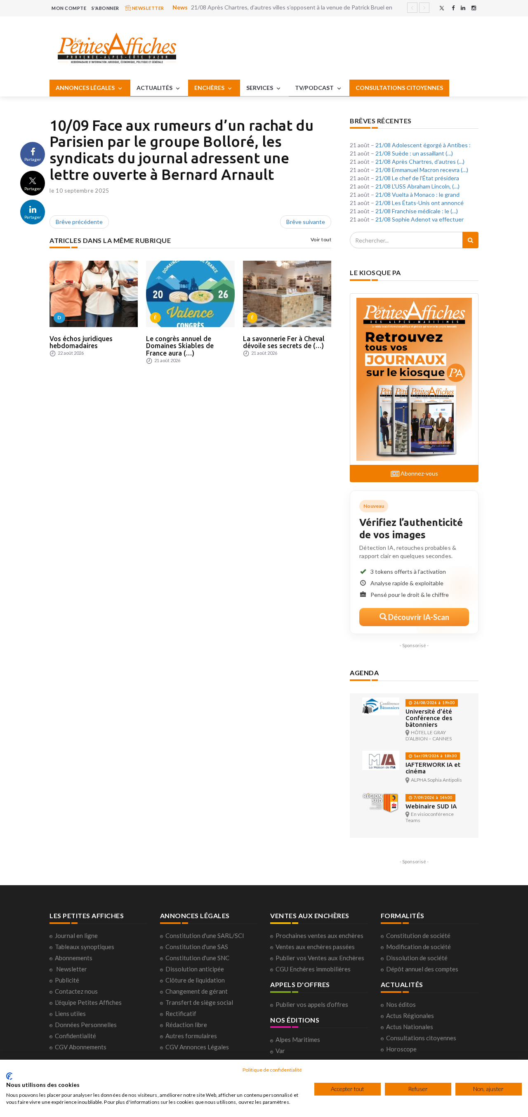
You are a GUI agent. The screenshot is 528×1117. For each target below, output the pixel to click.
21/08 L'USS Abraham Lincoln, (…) (417, 186)
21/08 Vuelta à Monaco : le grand (417, 194)
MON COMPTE (69, 8)
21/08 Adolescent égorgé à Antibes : (423, 144)
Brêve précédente (79, 221)
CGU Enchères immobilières (313, 969)
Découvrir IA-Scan (418, 617)
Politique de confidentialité (272, 1070)
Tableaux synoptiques (84, 946)
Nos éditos (401, 1004)
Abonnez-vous (418, 473)
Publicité (67, 980)
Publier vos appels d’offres (312, 1004)
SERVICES (260, 87)
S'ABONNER (105, 8)
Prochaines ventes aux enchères (319, 935)
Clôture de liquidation (195, 980)
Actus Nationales (409, 1026)
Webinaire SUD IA (431, 806)
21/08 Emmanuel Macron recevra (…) (421, 169)
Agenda (364, 672)
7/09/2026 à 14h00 (432, 797)
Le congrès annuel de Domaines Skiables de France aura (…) (180, 346)
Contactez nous (76, 991)
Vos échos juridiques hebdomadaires (81, 342)
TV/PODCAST (315, 87)
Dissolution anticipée (194, 969)
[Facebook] (453, 8)
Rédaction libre (186, 1024)
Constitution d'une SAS (196, 946)
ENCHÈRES (210, 87)
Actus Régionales (410, 1015)
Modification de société (418, 946)
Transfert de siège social (199, 1002)
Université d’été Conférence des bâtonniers (428, 718)
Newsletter (71, 969)
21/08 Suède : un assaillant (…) (414, 153)
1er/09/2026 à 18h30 (434, 756)
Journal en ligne (76, 935)
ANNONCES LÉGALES (86, 87)
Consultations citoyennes (421, 1038)
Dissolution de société (417, 957)
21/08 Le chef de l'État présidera (417, 177)
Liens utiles (70, 1013)
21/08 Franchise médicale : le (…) (416, 210)
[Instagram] (473, 8)
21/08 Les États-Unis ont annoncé (419, 202)
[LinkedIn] (463, 8)
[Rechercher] (470, 240)
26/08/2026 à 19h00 (433, 702)
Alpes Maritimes (298, 1039)
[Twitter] (442, 8)
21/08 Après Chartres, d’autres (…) (419, 161)
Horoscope (401, 1049)
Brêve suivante (305, 221)
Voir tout (321, 239)
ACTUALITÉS (155, 87)
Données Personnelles (86, 1024)
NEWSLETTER (147, 8)
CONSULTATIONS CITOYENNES (399, 87)
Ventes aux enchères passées (315, 946)
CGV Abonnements (80, 1047)
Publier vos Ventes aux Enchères (320, 957)
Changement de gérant (196, 991)
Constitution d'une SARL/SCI (204, 935)
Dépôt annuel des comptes (422, 969)
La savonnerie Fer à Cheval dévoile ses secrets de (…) (284, 342)
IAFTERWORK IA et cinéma (432, 768)
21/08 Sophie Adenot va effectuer (419, 219)
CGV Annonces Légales (197, 1047)
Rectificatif (180, 1013)
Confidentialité (75, 1035)
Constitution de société (418, 935)
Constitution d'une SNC (197, 957)
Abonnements (73, 957)
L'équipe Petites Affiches (88, 1002)
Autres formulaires (191, 1035)
